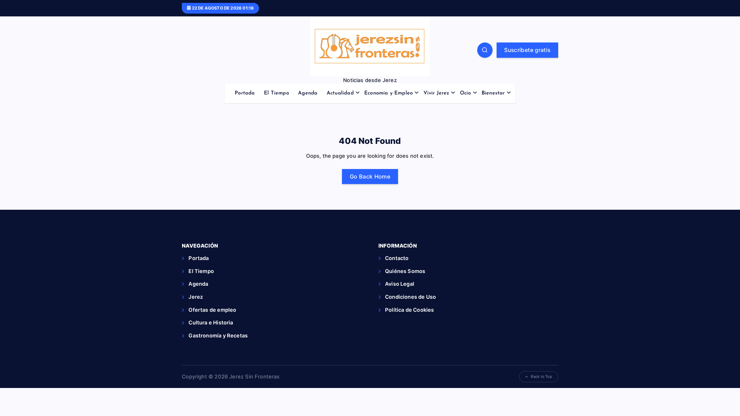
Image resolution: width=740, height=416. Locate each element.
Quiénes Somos (405, 271)
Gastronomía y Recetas (218, 336)
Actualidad (340, 93)
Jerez (195, 297)
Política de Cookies (409, 310)
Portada (245, 93)
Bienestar (493, 93)
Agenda (307, 93)
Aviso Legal (399, 284)
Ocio (465, 93)
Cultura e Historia (210, 323)
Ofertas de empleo (212, 310)
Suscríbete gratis (527, 50)
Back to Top (541, 376)
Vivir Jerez (436, 93)
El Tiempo (276, 93)
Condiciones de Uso (410, 297)
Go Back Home (370, 176)
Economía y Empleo (388, 93)
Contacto (396, 258)
